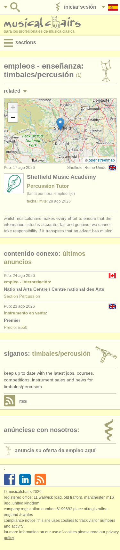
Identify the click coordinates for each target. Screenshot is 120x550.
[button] (60, 124)
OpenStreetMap (102, 159)
